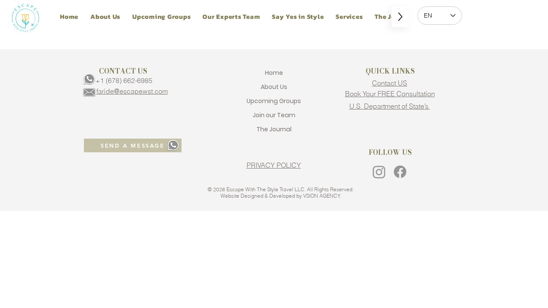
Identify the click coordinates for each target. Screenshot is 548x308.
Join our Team (273, 115)
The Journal (273, 129)
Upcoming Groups (273, 101)
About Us (274, 87)
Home (274, 72)
